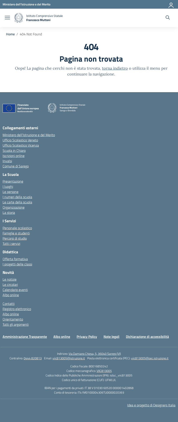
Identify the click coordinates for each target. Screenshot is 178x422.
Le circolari (10, 284)
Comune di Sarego (16, 166)
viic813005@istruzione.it (69, 358)
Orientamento (13, 319)
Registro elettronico (17, 308)
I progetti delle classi (17, 264)
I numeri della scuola (17, 197)
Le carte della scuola (17, 202)
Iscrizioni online (14, 155)
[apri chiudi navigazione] (7, 18)
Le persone (10, 191)
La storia (9, 212)
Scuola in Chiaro (14, 150)
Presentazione (13, 181)
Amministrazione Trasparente (25, 336)
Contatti (9, 303)
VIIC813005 (104, 370)
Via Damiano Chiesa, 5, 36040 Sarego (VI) (95, 353)
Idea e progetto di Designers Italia (151, 405)
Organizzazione (14, 207)
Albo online (11, 295)
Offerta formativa (15, 259)
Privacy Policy (87, 336)
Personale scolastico (17, 228)
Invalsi (7, 161)
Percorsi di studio (15, 238)
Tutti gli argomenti (16, 324)
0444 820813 (33, 358)
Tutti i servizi (11, 243)
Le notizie (9, 279)
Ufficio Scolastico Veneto (20, 140)
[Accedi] (171, 4)
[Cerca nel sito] (167, 18)
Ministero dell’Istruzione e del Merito (29, 134)
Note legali (111, 336)
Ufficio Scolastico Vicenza (21, 145)
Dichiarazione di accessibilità (147, 336)
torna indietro (115, 68)
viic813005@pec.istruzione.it (149, 358)
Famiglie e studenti (16, 233)
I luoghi (8, 186)
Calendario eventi (15, 289)
